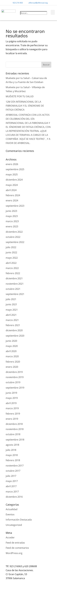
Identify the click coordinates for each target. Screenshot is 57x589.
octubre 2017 (13, 470)
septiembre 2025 (15, 169)
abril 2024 (11, 190)
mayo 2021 (12, 309)
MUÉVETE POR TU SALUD (20, 96)
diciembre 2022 (14, 231)
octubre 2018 (13, 434)
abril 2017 (11, 486)
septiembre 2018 (15, 439)
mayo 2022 (12, 257)
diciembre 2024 (14, 179)
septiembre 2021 (15, 294)
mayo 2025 (12, 174)
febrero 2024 (13, 195)
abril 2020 (11, 351)
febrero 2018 (13, 460)
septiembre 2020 (15, 335)
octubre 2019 (13, 382)
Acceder (10, 537)
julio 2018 (11, 450)
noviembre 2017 (15, 465)
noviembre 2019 (15, 377)
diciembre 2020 (14, 330)
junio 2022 (11, 252)
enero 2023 (12, 226)
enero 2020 (12, 366)
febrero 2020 (13, 361)
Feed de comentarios (17, 547)
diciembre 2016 (14, 496)
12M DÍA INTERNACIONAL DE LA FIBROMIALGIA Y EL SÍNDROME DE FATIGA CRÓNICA (25, 105)
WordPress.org (14, 553)
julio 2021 (11, 299)
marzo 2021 (12, 320)
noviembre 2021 (15, 283)
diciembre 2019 (14, 372)
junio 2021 (11, 304)
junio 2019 (11, 392)
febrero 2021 (13, 325)
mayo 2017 (12, 481)
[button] (33, 9)
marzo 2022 (12, 268)
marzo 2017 (12, 491)
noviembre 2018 (15, 429)
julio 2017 (11, 476)
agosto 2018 (12, 444)
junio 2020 (11, 340)
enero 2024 (12, 200)
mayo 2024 (12, 185)
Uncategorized (14, 525)
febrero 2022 (13, 273)
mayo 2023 (12, 216)
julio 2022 (11, 247)
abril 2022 (11, 263)
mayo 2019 (12, 398)
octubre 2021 (13, 289)
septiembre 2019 (15, 387)
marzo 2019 (12, 408)
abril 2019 (11, 403)
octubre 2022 (13, 237)
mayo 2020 (12, 346)
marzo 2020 (12, 356)
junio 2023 (11, 211)
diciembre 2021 (14, 278)
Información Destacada (19, 519)
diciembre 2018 (14, 424)
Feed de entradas (15, 542)
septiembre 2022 (15, 242)
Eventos (10, 514)
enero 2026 (12, 164)
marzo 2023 (12, 221)
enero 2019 (12, 418)
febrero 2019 (13, 413)
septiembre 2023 (15, 205)
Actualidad (11, 509)
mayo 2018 (12, 455)
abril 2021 (11, 314)
